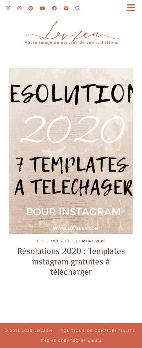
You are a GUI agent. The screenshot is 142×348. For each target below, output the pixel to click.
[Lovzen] (71, 35)
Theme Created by (71, 340)
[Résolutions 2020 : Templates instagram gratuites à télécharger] (71, 151)
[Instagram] (20, 8)
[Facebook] (54, 8)
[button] (133, 8)
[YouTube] (43, 8)
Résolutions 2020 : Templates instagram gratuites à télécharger (71, 261)
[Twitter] (8, 8)
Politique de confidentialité (98, 331)
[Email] (66, 8)
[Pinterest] (30, 8)
